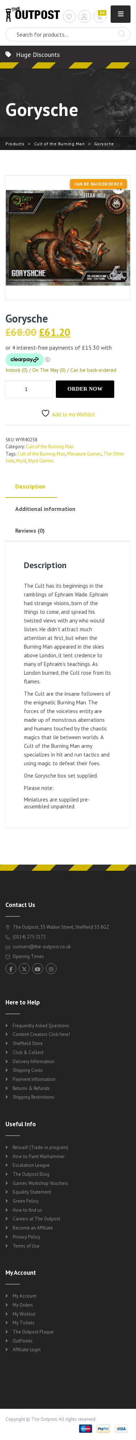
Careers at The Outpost (36, 1219)
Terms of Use (26, 1246)
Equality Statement (32, 1192)
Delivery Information (33, 1061)
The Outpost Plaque (33, 1332)
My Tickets (23, 1323)
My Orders (23, 1305)
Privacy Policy (26, 1237)
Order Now (85, 389)
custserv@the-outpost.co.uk (42, 947)
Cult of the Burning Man (59, 143)
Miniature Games (84, 454)
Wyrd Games (41, 461)
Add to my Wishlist (73, 414)
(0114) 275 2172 (29, 937)
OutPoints (23, 1341)
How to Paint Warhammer (39, 1156)
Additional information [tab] (45, 508)
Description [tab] (30, 486)
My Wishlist (24, 1314)
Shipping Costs (28, 1070)
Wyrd (21, 461)
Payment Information (34, 1079)
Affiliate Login (27, 1350)
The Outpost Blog (31, 1174)
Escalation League (31, 1165)
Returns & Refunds (31, 1088)
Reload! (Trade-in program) (40, 1147)
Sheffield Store (28, 1043)
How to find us (27, 1210)
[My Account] (84, 17)
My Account (24, 1296)
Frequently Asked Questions (41, 1026)
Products (14, 143)
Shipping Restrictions (33, 1097)
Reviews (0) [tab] (30, 530)
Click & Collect (28, 1052)
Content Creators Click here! (41, 1034)
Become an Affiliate (33, 1228)
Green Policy (25, 1201)
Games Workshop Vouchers (40, 1183)
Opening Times (28, 956)
